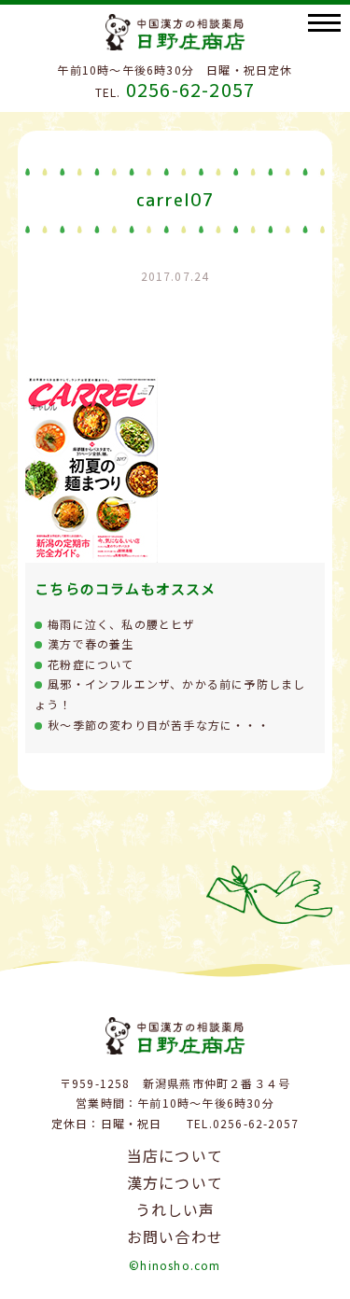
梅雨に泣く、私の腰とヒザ (121, 624)
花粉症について (90, 664)
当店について (175, 1155)
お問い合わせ (175, 1236)
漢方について (175, 1182)
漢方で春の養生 (90, 643)
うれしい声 (175, 1209)
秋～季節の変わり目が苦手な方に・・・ (159, 725)
